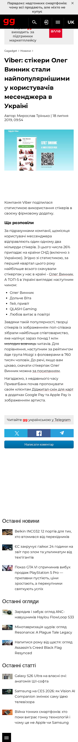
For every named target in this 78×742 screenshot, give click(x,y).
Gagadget (9, 21)
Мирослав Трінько (33, 116)
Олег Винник (61, 274)
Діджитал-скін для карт (52, 389)
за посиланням (46, 371)
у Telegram (61, 420)
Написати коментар (39, 444)
